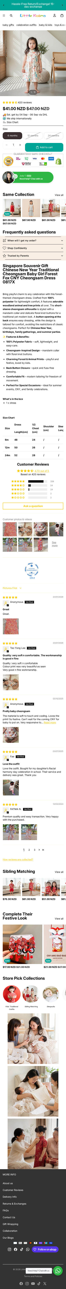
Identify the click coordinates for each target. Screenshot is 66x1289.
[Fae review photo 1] (11, 787)
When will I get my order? (21, 240)
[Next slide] (62, 5)
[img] (10, 597)
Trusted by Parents (18, 255)
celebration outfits (26, 24)
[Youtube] (33, 1284)
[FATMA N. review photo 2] (29, 832)
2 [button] (29, 849)
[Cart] (62, 15)
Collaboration (10, 1230)
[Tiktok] (39, 1284)
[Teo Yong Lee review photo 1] (11, 682)
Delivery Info (10, 1196)
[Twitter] (45, 1284)
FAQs (6, 1210)
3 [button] (34, 849)
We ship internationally (19, 118)
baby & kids (45, 24)
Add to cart (46, 147)
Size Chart (12, 122)
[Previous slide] (3, 5)
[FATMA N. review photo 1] (11, 832)
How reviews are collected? (18, 859)
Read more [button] (50, 722)
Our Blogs (8, 1237)
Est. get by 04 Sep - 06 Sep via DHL (27, 114)
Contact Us (9, 1217)
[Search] (11, 15)
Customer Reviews (13, 1190)
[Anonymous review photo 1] (11, 626)
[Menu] (4, 15)
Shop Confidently (17, 248)
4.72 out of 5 (42, 470)
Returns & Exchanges (14, 1203)
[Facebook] (21, 1284)
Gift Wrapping (10, 1224)
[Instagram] (27, 1284)
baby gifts (8, 24)
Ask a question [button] (33, 506)
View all (59, 195)
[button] (10, 102)
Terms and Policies (33, 1276)
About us (8, 1183)
